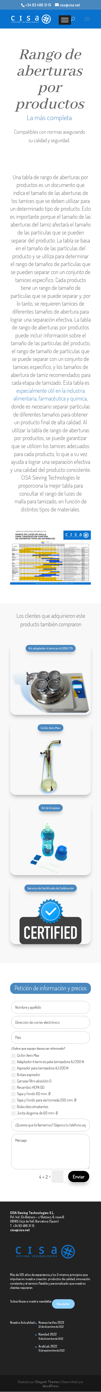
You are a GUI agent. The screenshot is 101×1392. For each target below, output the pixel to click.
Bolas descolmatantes (32, 1106)
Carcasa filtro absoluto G (34, 1081)
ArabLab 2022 (48, 1346)
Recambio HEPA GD (30, 1087)
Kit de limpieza (51, 808)
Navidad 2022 (48, 1334)
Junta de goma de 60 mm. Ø (37, 1113)
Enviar (79, 1176)
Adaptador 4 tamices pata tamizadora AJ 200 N (50, 1061)
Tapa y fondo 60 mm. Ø (33, 1093)
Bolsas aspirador (28, 1074)
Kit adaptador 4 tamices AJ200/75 (51, 648)
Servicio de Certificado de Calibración (50, 888)
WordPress (51, 1386)
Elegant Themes (47, 1382)
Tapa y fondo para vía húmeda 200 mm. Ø (46, 1100)
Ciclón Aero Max (50, 728)
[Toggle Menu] (65, 20)
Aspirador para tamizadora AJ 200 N (42, 1068)
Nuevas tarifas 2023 (51, 1322)
